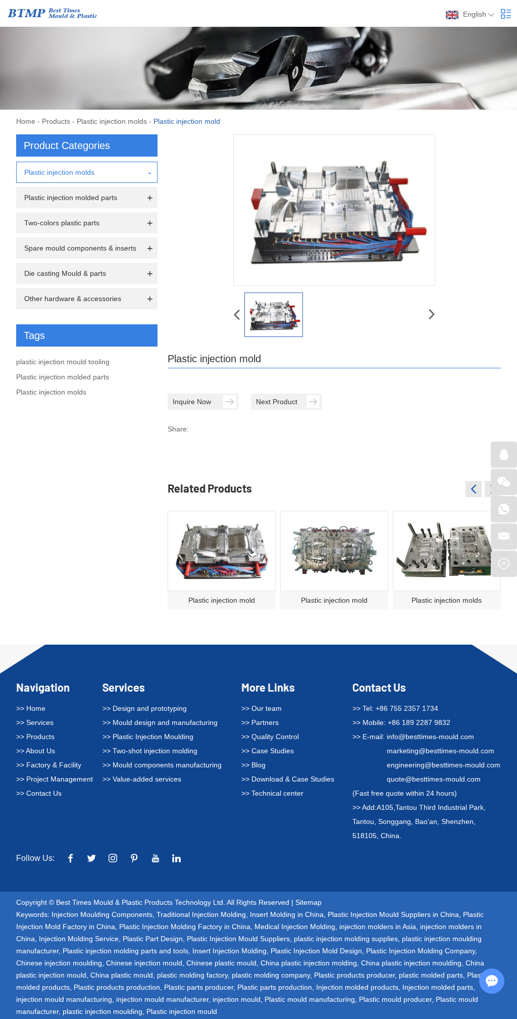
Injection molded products (357, 987)
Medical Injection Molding (294, 927)
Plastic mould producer (395, 999)
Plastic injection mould (181, 1011)
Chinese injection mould (144, 963)
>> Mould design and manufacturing (160, 722)
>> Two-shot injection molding (149, 751)
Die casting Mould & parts (65, 273)
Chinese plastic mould (221, 963)
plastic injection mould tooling (63, 362)
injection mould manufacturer (162, 999)
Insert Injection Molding (229, 951)
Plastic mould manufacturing (310, 999)
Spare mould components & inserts (80, 248)
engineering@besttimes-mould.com (443, 765)
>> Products (35, 737)
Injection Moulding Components (101, 914)
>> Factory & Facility (48, 765)
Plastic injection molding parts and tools (125, 951)
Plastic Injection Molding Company (420, 951)
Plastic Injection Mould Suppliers (238, 939)
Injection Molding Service (79, 939)
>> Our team (261, 708)
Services (123, 687)
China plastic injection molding (309, 963)
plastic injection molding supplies (346, 939)
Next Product (276, 402)
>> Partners (260, 722)
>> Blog (253, 765)
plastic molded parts (431, 975)
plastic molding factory (192, 975)
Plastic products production (117, 987)
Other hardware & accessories (72, 299)
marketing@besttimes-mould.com (440, 751)
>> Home (30, 708)
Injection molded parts (437, 987)
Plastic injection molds (112, 121)
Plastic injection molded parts (70, 197)
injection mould (237, 999)
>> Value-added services (141, 779)
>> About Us (35, 751)
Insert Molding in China (287, 914)
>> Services (35, 722)
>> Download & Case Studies (287, 779)
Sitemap (308, 902)
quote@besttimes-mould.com (434, 779)
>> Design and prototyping (144, 708)
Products (56, 121)
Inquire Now (192, 402)
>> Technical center (272, 793)
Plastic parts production (274, 987)
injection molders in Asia (377, 927)
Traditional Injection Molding (201, 914)
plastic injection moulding (102, 1011)
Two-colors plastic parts (61, 223)
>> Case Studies (267, 751)
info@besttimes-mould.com (430, 737)
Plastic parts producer (198, 987)
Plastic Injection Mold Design (316, 951)
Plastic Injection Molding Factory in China (184, 927)
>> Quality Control (270, 737)
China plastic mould (121, 975)
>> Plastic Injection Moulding (147, 737)
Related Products (210, 488)
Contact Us (379, 687)
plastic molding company (271, 975)
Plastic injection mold (221, 600)
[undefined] (334, 210)
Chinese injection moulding (59, 963)
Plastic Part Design (153, 939)
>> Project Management (54, 779)
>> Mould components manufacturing (162, 765)
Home (25, 121)
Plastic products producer (354, 975)
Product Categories (67, 145)
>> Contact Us (39, 793)
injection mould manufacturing (64, 999)
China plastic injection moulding (411, 963)
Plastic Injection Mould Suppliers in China (393, 914)
